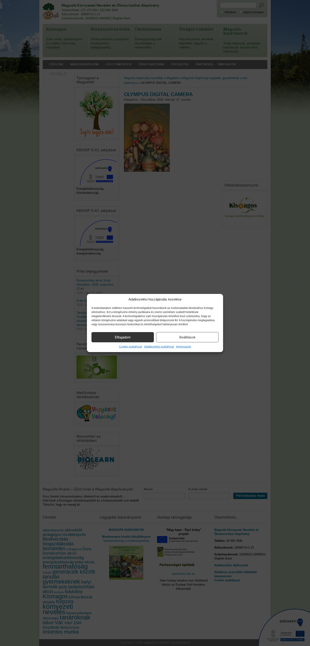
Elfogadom (123, 337)
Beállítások (187, 337)
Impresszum (183, 346)
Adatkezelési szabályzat (159, 346)
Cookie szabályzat (130, 346)
